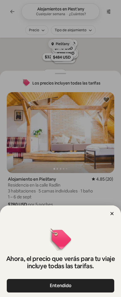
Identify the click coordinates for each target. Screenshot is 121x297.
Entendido (60, 286)
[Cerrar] (112, 213)
